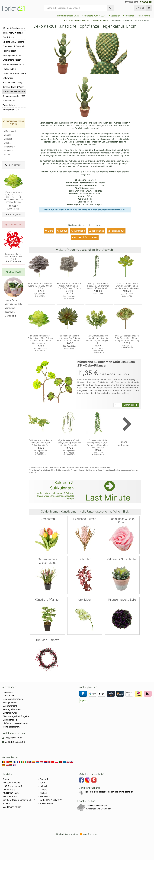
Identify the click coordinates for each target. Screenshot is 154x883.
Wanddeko (9, 308)
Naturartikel (8, 78)
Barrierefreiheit (10, 720)
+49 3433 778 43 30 (15, 742)
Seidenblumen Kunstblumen (78, 20)
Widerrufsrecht (10, 706)
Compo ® (44, 779)
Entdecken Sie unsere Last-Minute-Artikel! (13, 258)
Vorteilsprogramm (11, 727)
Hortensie (10, 147)
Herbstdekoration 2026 (68, 16)
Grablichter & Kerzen (12, 60)
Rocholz (43, 793)
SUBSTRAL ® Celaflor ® (51, 800)
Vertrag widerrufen (12, 709)
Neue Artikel (15, 165)
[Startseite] (64, 20)
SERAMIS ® (45, 796)
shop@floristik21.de (13, 738)
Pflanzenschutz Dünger (13, 82)
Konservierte (11, 131)
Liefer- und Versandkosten (15, 723)
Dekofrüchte (8, 37)
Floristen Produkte (11, 782)
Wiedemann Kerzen (12, 807)
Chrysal (6, 779)
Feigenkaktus (117, 230)
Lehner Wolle (9, 789)
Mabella (43, 789)
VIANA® (6, 803)
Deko (50, 230)
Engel (8, 135)
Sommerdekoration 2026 (14, 96)
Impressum (8, 692)
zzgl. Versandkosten (57, 467)
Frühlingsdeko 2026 (12, 55)
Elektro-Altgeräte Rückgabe (16, 716)
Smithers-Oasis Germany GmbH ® (19, 800)
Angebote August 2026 (94, 16)
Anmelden (146, 2)
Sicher (8, 143)
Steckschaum (9, 100)
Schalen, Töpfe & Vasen (13, 87)
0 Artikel (140, 8)
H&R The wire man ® (12, 786)
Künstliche (79, 230)
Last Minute (144, 16)
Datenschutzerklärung (13, 699)
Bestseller (115, 16)
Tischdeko (9, 312)
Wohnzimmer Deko (13, 304)
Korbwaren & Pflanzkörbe (14, 73)
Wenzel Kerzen (46, 803)
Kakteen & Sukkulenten (100, 20)
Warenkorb (132, 2)
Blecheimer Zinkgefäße (13, 33)
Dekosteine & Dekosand (13, 42)
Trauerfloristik (9, 105)
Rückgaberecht (10, 702)
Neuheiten (129, 16)
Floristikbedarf (9, 51)
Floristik (9, 150)
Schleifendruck (10, 796)
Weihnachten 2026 (11, 110)
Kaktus (63, 230)
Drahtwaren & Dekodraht (14, 46)
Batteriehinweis (10, 713)
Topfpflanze (97, 230)
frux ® (42, 782)
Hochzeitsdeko (9, 69)
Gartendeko (10, 316)
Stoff (7, 154)
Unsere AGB (8, 695)
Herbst (8, 139)
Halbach (44, 786)
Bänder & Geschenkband (14, 28)
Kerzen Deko (10, 300)
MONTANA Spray (11, 793)
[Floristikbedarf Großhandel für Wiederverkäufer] (16, 8)
